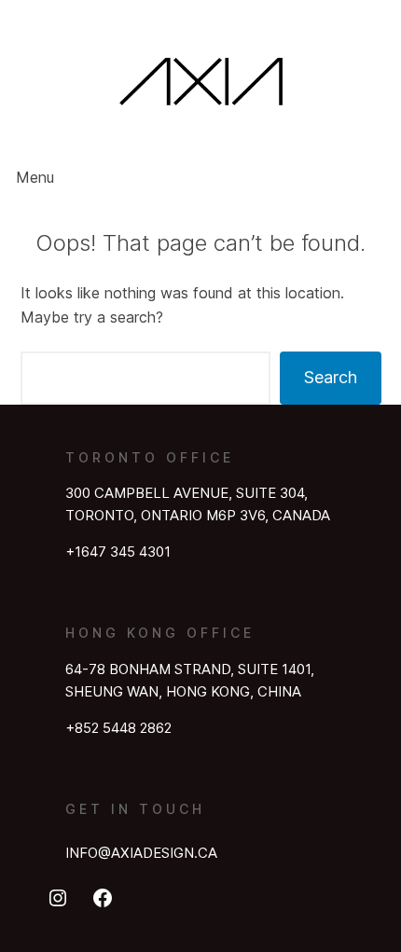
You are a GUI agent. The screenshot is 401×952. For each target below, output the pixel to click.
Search (330, 377)
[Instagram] (58, 898)
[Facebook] (102, 898)
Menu (35, 177)
